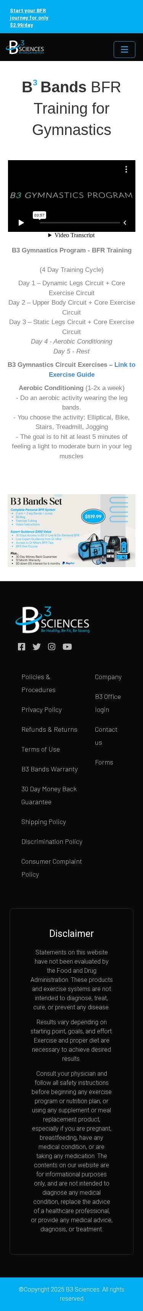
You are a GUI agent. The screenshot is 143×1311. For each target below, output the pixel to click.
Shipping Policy (43, 821)
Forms (104, 762)
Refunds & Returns (49, 729)
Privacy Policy (41, 709)
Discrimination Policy (51, 841)
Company (108, 676)
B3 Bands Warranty (49, 769)
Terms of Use (40, 749)
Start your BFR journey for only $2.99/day (29, 18)
